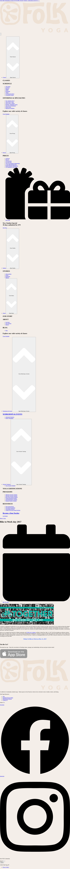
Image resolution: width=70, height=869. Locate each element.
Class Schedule (6, 114)
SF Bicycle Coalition (31, 632)
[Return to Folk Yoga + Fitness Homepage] (34, 32)
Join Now (5, 227)
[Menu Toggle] (0, 34)
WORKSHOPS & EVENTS (12, 414)
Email (1, 861)
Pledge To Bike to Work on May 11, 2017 (35, 639)
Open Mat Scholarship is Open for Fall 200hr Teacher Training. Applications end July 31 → (20, 0)
